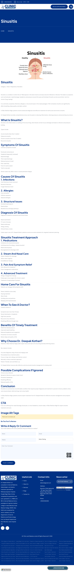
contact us (26, 494)
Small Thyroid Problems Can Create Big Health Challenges (22, 543)
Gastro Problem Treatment (50, 560)
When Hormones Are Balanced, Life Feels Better (22, 556)
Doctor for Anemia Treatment (36, 550)
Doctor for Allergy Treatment (50, 543)
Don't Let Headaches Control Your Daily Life (8, 558)
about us (25, 484)
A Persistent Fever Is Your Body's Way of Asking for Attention (22, 545)
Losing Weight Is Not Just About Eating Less (22, 541)
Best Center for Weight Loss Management (37, 543)
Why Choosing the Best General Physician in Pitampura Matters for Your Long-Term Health (22, 560)
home (25, 480)
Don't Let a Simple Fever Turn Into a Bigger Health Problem (8, 560)
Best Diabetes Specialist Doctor (65, 550)
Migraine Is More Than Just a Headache (8, 556)
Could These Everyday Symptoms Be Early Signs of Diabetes (8, 547)
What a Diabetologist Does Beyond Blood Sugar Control (8, 554)
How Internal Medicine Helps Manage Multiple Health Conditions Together (8, 550)
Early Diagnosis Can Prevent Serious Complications (22, 547)
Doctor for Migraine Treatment (51, 541)
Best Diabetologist (48, 550)
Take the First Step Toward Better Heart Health (22, 558)
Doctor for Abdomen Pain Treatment (37, 547)
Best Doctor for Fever (49, 545)
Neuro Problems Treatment (50, 552)
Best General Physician (34, 554)
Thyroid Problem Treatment (50, 554)
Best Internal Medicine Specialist (36, 545)
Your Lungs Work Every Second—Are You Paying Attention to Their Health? (8, 545)
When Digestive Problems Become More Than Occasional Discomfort (8, 541)
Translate (68, 490)
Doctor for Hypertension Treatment (37, 558)
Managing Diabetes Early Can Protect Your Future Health (22, 554)
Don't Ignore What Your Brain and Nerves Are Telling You (22, 550)
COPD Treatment (33, 556)
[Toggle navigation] (71, 7)
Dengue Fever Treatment (35, 552)
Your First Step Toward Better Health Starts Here (22, 552)
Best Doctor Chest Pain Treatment (51, 547)
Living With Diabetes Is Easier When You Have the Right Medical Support (8, 543)
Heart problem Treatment (50, 556)
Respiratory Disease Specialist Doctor (37, 541)
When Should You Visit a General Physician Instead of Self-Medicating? (8, 552)
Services (25, 487)
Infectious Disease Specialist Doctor (66, 541)
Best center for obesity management (66, 547)
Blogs (24, 491)
